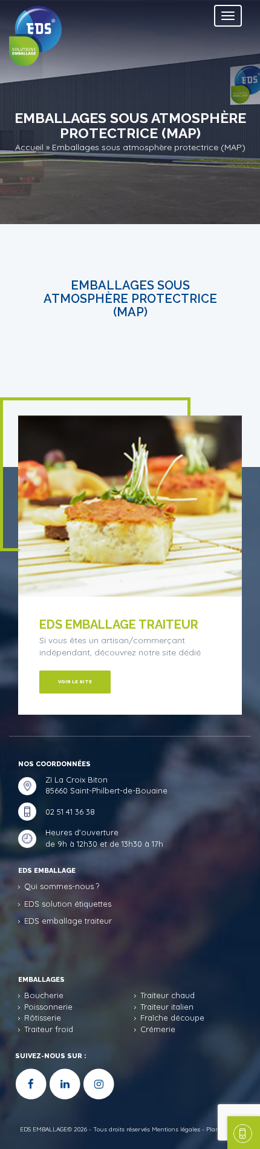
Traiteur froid (48, 1029)
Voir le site (75, 681)
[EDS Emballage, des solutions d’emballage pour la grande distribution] (52, 33)
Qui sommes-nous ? (61, 886)
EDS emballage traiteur (68, 920)
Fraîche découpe (172, 1017)
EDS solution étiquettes (67, 904)
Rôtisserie (42, 1017)
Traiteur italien (166, 1007)
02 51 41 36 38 (70, 811)
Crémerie (157, 1029)
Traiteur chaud (167, 995)
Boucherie (43, 995)
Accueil (29, 146)
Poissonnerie (48, 1007)
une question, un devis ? (243, 1132)
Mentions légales (176, 1129)
